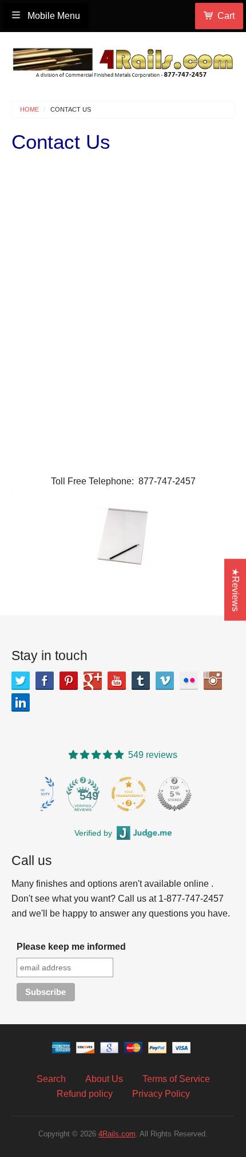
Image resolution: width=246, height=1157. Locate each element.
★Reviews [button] (235, 589)
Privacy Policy (161, 1094)
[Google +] (93, 681)
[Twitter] (20, 681)
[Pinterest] (68, 681)
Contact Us (70, 109)
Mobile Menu (52, 16)
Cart (226, 16)
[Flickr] (189, 681)
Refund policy (85, 1094)
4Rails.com (117, 1134)
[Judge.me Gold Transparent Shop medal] (129, 794)
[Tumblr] (141, 681)
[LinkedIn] (20, 702)
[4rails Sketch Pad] (123, 535)
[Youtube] (117, 681)
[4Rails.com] (123, 60)
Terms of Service (176, 1079)
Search (51, 1079)
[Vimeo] (165, 681)
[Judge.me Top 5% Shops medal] (174, 794)
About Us (104, 1079)
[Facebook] (44, 681)
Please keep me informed (71, 946)
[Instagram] (213, 681)
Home (29, 109)
